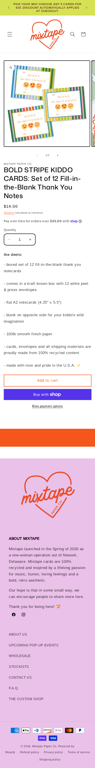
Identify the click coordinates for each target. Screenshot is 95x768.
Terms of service (79, 752)
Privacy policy (53, 752)
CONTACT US (20, 677)
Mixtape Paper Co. (44, 746)
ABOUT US (18, 634)
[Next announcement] (86, 7)
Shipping (9, 212)
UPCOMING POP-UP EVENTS (34, 645)
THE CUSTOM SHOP (26, 699)
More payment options (47, 406)
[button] (9, 34)
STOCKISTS (19, 666)
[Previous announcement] (8, 7)
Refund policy (29, 752)
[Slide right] (58, 155)
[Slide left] (37, 155)
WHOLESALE (20, 656)
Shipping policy (50, 759)
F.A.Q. (14, 688)
